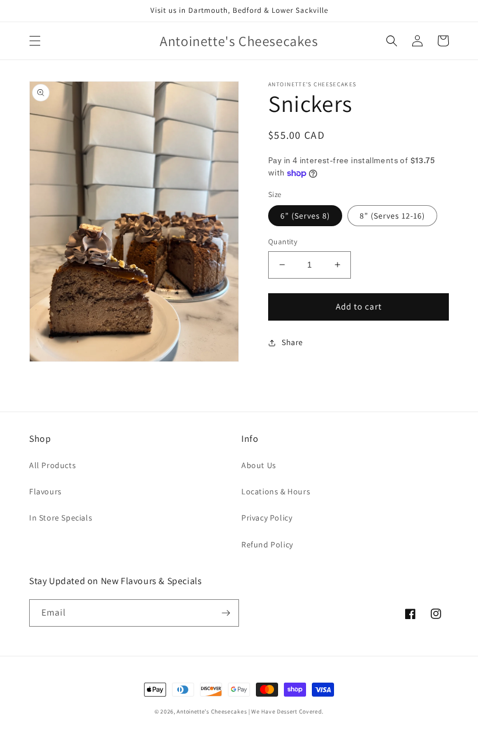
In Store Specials (60, 517)
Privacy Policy (266, 517)
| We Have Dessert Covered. (286, 711)
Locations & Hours (275, 491)
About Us (258, 465)
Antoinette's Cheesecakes (212, 711)
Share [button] (292, 342)
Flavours (45, 491)
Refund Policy (267, 544)
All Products (52, 465)
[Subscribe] (225, 613)
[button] (35, 41)
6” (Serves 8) (305, 215)
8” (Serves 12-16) (392, 215)
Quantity (282, 242)
